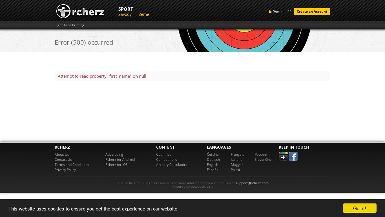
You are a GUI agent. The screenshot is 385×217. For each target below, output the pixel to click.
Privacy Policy (65, 169)
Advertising (114, 154)
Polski (235, 169)
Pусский (261, 154)
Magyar (237, 164)
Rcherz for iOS (116, 164)
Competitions (166, 159)
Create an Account (312, 11)
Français (237, 154)
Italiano (236, 159)
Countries (163, 154)
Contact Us (63, 159)
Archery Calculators (171, 164)
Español (213, 169)
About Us (62, 154)
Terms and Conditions (72, 164)
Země (144, 14)
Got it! (359, 208)
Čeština (213, 154)
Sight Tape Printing (69, 25)
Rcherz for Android (120, 159)
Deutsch (213, 159)
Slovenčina (263, 159)
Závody (125, 14)
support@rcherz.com (252, 183)
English (212, 164)
